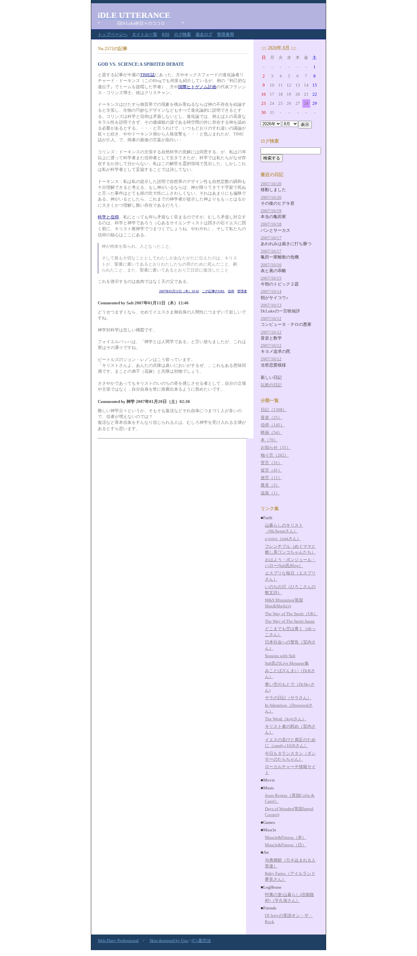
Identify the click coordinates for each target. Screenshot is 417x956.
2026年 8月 (279, 47)
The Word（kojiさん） (285, 718)
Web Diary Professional (118, 940)
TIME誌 (147, 74)
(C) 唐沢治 (201, 940)
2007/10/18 (271, 224)
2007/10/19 (271, 210)
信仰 (231, 291)
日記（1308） (274, 409)
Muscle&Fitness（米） (285, 837)
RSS (165, 34)
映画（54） (271, 432)
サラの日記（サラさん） (288, 697)
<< (263, 47)
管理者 (242, 291)
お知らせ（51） (276, 447)
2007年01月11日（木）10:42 (179, 291)
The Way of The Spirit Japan (290, 621)
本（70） (269, 439)
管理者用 (225, 34)
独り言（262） (275, 455)
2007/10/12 (271, 318)
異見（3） (270, 485)
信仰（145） (272, 425)
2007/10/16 (271, 264)
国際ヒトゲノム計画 (197, 86)
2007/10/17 (271, 237)
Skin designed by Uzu (169, 940)
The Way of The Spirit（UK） (291, 613)
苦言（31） (271, 462)
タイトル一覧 (144, 34)
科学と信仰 (108, 217)
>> (293, 47)
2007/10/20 (271, 183)
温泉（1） (270, 493)
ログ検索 (182, 34)
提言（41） (271, 470)
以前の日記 (271, 384)
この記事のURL (213, 291)
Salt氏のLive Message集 (287, 663)
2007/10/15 (271, 278)
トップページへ (112, 34)
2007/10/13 (271, 305)
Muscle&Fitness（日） (285, 844)
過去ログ (203, 34)
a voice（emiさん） (283, 538)
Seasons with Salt (280, 655)
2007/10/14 (271, 291)
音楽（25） (271, 417)
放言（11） (271, 477)
